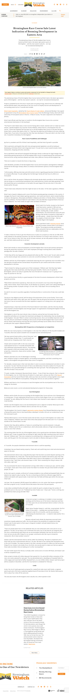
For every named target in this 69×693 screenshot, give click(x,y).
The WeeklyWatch (45, 668)
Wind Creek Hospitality (11, 111)
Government (14, 11)
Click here (31, 93)
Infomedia (28, 690)
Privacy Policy (5, 691)
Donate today (8, 93)
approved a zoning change (35, 410)
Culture (53, 11)
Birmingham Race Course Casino (28, 113)
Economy (24, 11)
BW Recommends (45, 678)
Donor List (21, 686)
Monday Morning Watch (45, 673)
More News (34, 652)
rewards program (55, 223)
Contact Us (31, 686)
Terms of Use (13, 691)
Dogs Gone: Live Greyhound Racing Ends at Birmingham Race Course (34, 610)
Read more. (32, 644)
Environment (44, 11)
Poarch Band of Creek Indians (35, 111)
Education (33, 11)
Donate (5, 4)
